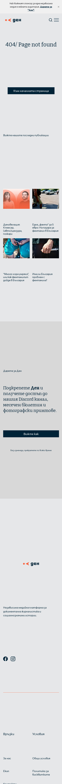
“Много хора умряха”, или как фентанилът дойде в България (16, 277)
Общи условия (41, 758)
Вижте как (31, 434)
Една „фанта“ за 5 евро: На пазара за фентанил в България (45, 227)
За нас (7, 758)
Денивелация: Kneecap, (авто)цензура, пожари (12, 229)
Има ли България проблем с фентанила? (42, 277)
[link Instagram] (13, 660)
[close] (58, 6)
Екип (6, 771)
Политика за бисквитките (41, 772)
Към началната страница (31, 90)
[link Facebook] (5, 660)
